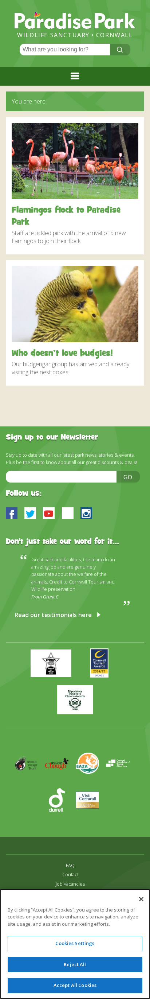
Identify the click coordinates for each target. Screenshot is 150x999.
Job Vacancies (70, 884)
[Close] (141, 899)
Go (128, 477)
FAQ (70, 865)
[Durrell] (60, 821)
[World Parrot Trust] (30, 784)
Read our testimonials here (53, 615)
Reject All (75, 964)
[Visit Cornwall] (90, 821)
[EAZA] (91, 784)
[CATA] (120, 784)
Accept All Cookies (75, 985)
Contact (70, 874)
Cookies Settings (74, 943)
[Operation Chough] (60, 784)
